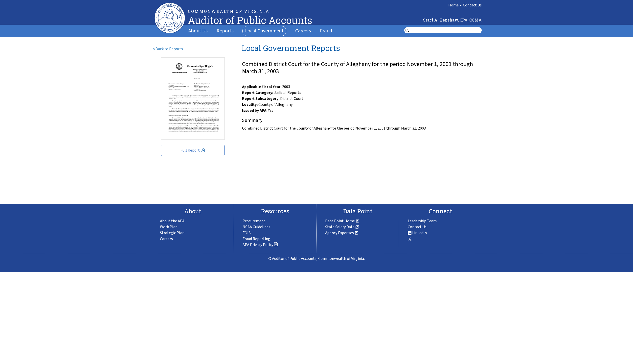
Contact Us (472, 5)
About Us (197, 30)
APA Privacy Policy (258, 244)
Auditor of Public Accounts (250, 20)
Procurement (254, 221)
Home (453, 5)
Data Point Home (340, 221)
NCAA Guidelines (256, 227)
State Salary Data (340, 227)
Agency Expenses (340, 233)
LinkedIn (419, 233)
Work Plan (169, 227)
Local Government (264, 30)
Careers (303, 30)
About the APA (172, 221)
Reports (225, 30)
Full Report (190, 150)
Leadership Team (422, 221)
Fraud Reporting (256, 239)
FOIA (247, 233)
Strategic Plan (172, 233)
